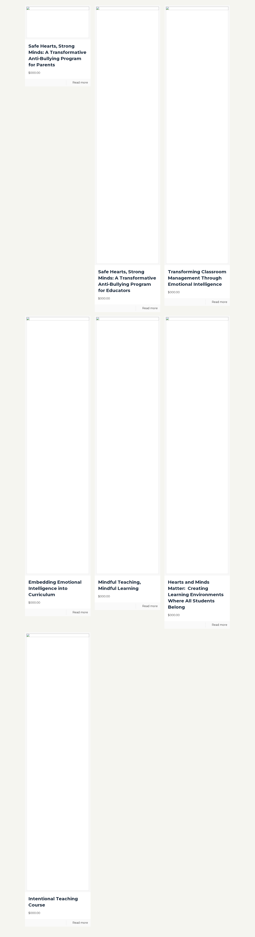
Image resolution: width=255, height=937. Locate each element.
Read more (80, 82)
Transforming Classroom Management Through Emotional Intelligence (197, 278)
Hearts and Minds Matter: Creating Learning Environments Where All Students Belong (196, 594)
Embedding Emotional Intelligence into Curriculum (55, 588)
